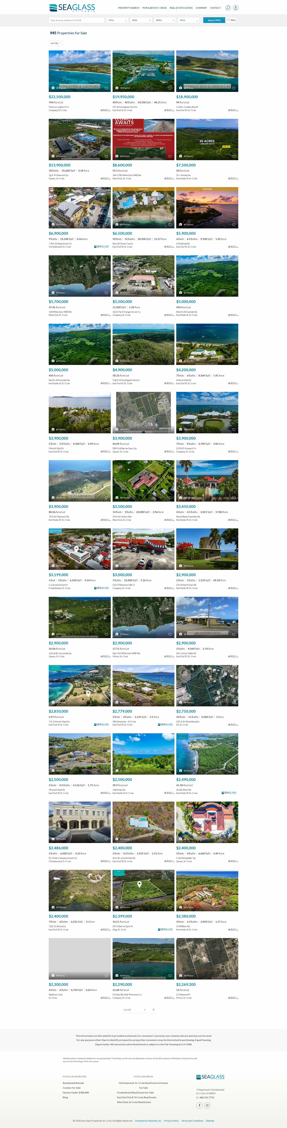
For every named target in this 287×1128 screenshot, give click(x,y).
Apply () (214, 20)
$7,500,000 (186, 165)
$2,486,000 (58, 848)
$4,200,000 (186, 369)
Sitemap (210, 1120)
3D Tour (57, 531)
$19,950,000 (123, 96)
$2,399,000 (122, 916)
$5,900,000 (186, 233)
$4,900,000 (122, 369)
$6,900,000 (58, 233)
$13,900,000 (59, 165)
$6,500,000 (122, 233)
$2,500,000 (58, 779)
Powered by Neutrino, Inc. (148, 1120)
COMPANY (201, 7)
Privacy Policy (171, 1120)
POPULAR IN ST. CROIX (154, 7)
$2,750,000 (186, 711)
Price (111, 20)
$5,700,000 (58, 301)
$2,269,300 (186, 984)
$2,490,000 (186, 779)
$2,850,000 (58, 711)
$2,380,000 (186, 916)
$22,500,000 (59, 96)
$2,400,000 (122, 848)
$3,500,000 (122, 506)
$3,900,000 (58, 438)
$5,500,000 (122, 301)
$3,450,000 (186, 506)
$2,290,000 (122, 984)
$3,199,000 (58, 574)
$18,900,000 (187, 96)
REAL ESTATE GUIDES (181, 7)
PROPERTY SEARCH (128, 7)
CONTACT (215, 7)
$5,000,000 (186, 301)
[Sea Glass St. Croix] (74, 5)
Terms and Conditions (192, 1120)
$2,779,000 (122, 711)
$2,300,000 (58, 984)
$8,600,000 (122, 165)
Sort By (54, 43)
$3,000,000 (122, 574)
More (182, 20)
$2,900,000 (186, 574)
